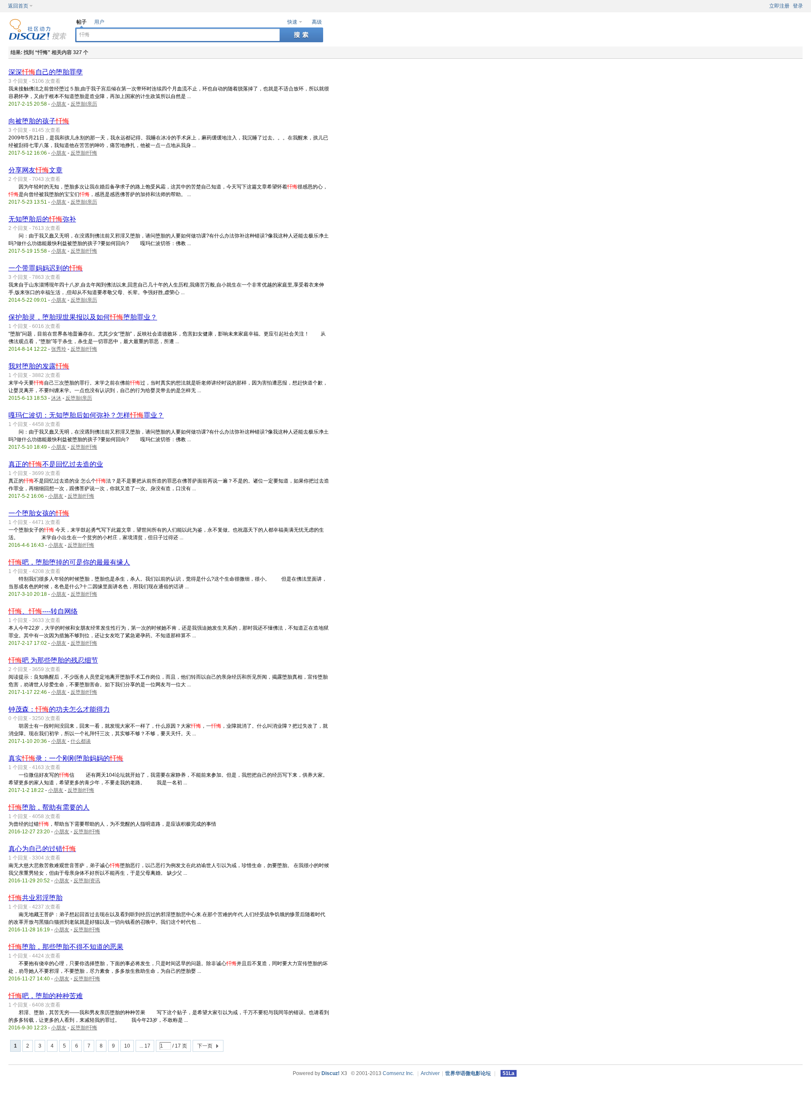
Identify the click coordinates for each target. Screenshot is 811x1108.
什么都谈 (81, 741)
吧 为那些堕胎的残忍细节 (53, 660)
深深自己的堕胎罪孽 (45, 72)
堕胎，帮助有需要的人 (49, 807)
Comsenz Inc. (398, 1073)
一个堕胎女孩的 (38, 513)
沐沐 (56, 398)
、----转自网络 (43, 611)
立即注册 (779, 6)
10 (127, 1046)
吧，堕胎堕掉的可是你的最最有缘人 (69, 562)
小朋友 (58, 104)
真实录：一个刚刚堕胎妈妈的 (65, 758)
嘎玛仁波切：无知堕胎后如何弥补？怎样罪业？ (86, 415)
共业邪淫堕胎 (35, 897)
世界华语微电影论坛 (468, 1073)
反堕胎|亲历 (84, 104)
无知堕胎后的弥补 (42, 219)
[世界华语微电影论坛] (37, 38)
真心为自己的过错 (42, 848)
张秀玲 (58, 349)
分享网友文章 (35, 170)
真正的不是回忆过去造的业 (55, 464)
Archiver (430, 1073)
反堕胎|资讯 (86, 881)
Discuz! (330, 1073)
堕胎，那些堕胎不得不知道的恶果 (65, 946)
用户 (99, 22)
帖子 (81, 22)
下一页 (204, 1046)
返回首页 (18, 6)
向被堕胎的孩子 (38, 121)
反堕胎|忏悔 (84, 153)
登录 (798, 6)
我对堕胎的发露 (38, 366)
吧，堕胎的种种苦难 (45, 995)
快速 (292, 22)
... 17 (144, 1046)
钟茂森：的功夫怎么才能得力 (59, 709)
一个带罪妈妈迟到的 (45, 268)
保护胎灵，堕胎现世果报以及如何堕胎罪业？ (82, 317)
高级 (317, 22)
